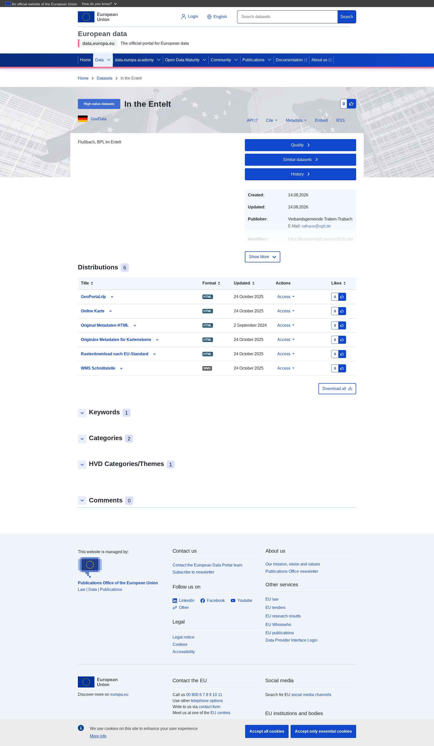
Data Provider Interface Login (291, 640)
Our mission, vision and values (292, 564)
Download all (334, 388)
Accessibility (184, 652)
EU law (272, 599)
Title (85, 283)
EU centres (220, 713)
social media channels (311, 695)
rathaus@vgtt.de (316, 226)
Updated (242, 283)
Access (283, 297)
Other (184, 607)
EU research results (283, 616)
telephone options (207, 701)
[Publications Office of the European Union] (122, 566)
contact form (209, 707)
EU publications (279, 633)
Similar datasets (297, 159)
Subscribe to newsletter (193, 572)
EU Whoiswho (278, 624)
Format (209, 283)
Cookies (180, 644)
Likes (336, 283)
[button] (100, 3)
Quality (297, 145)
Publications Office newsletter (291, 571)
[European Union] (122, 681)
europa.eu (119, 694)
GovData (98, 119)
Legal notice (183, 637)
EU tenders (275, 607)
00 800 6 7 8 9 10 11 (204, 695)
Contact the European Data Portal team (207, 565)
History (297, 174)
